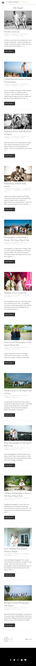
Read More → (9, 51)
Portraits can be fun (11, 32)
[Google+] (18, 660)
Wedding (17, 295)
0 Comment (17, 190)
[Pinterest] (22, 660)
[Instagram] (25, 660)
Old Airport (14, 34)
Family (6, 34)
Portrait (24, 34)
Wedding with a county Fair (15, 293)
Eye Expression (9, 188)
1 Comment (26, 295)
